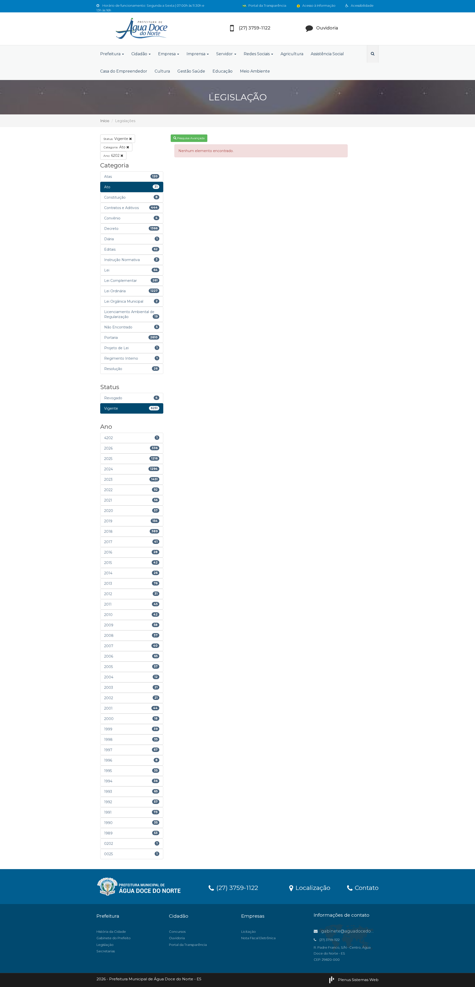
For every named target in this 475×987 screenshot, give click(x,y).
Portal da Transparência (267, 5)
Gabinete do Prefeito (113, 938)
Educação (223, 71)
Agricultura (292, 54)
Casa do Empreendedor (123, 71)
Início (104, 121)
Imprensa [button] (196, 54)
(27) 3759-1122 (236, 887)
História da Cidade (111, 932)
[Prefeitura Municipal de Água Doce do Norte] (141, 29)
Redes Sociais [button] (257, 54)
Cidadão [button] (139, 54)
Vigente (116, 138)
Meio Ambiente (255, 71)
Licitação (248, 932)
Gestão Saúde (191, 71)
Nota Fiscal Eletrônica (258, 938)
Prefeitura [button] (110, 54)
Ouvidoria (177, 938)
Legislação (105, 945)
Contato (366, 887)
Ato (114, 147)
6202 (111, 155)
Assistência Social (327, 54)
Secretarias (105, 951)
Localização (312, 887)
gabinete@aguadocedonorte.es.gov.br (360, 931)
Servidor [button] (225, 54)
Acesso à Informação (318, 5)
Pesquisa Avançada (190, 138)
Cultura (162, 71)
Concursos (177, 932)
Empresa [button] (167, 54)
